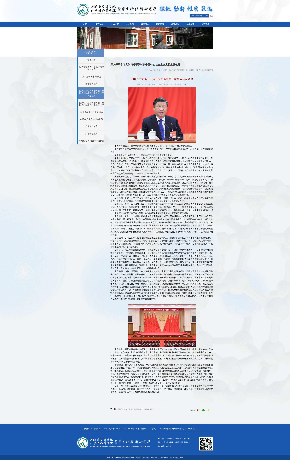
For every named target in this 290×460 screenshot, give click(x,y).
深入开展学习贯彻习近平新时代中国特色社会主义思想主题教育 (91, 93)
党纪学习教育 (91, 84)
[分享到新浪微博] (198, 410)
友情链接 (169, 438)
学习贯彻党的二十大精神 (91, 112)
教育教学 (175, 24)
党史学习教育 (91, 126)
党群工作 (205, 24)
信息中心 (153, 429)
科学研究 (145, 24)
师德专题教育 (91, 133)
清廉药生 (91, 60)
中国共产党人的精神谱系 (91, 119)
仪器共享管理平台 (130, 429)
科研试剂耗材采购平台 (112, 429)
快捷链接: (85, 429)
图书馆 (143, 429)
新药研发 (160, 24)
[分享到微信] (203, 410)
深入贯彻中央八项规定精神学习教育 (91, 68)
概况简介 (100, 24)
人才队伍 (130, 24)
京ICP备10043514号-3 (150, 457)
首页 (85, 24)
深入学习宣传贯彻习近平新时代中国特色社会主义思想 (91, 104)
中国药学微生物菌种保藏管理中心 (172, 429)
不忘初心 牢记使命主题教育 (91, 141)
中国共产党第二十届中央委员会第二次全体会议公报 (132, 409)
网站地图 (178, 438)
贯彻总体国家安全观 (91, 76)
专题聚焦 (164, 70)
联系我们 (187, 438)
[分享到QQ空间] (208, 410)
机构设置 (115, 24)
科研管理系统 (95, 429)
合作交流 (190, 24)
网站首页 (160, 438)
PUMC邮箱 (192, 429)
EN (211, 16)
